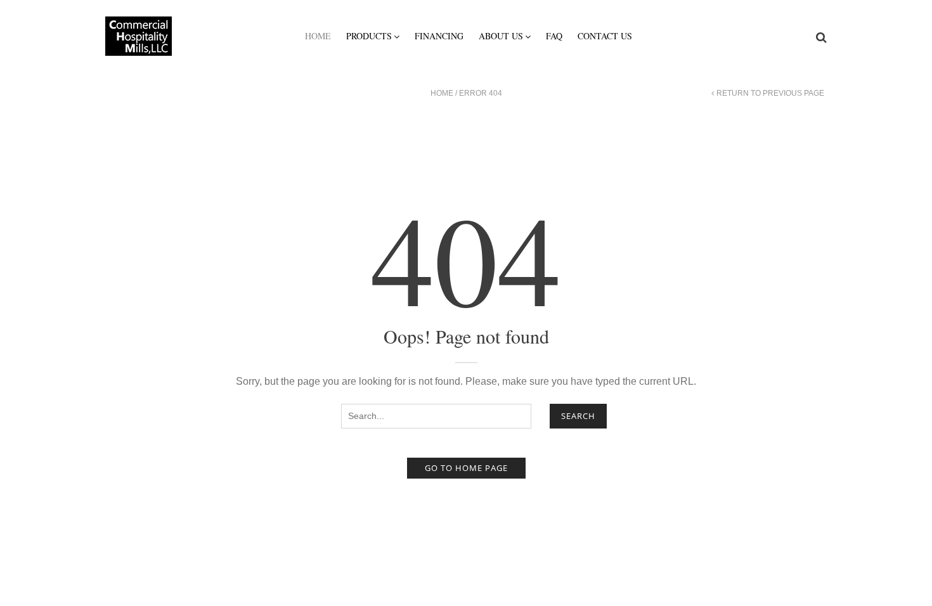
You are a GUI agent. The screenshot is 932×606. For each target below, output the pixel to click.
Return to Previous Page (770, 93)
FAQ (554, 36)
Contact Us (605, 36)
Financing (439, 36)
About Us (501, 36)
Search (578, 416)
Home (318, 36)
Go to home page (466, 468)
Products (369, 36)
